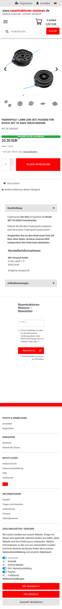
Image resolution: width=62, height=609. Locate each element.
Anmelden (7, 423)
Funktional (13, 575)
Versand (6, 513)
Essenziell (13, 558)
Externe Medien (15, 565)
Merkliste (6, 443)
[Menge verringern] (12, 168)
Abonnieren (29, 350)
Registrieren (8, 428)
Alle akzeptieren (31, 586)
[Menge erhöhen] (12, 161)
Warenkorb (7, 447)
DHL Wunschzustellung (20, 568)
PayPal (11, 572)
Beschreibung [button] (14, 208)
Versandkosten (30, 151)
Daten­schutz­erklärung (12, 468)
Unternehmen (8, 509)
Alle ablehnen (31, 594)
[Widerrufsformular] (5, 484)
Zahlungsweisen (10, 518)
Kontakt (6, 499)
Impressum (7, 477)
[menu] (5, 21)
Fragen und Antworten (12, 504)
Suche (53, 31)
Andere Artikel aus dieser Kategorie (22, 189)
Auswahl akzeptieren (31, 602)
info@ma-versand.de (18, 270)
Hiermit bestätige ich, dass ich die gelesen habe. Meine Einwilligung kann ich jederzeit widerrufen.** (32, 336)
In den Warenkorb (38, 164)
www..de (25, 12)
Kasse (17, 447)
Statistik (12, 561)
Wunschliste (13, 183)
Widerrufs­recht (9, 463)
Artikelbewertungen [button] (18, 283)
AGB (4, 473)
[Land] (55, 3)
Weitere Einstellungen (13, 579)
